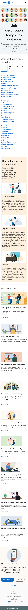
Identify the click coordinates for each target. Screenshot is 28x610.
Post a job (20, 579)
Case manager (5, 101)
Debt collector (5, 139)
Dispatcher (4, 146)
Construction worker (7, 126)
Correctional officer (6, 129)
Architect (3, 83)
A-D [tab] (3, 66)
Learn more (4, 317)
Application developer (7, 81)
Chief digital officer (6, 104)
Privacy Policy (14, 595)
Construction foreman (7, 119)
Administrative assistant (8, 77)
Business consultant (7, 92)
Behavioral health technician (9, 89)
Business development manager (10, 94)
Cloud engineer (5, 117)
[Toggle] (25, 608)
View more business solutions (14, 588)
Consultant (4, 127)
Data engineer (5, 135)
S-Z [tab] (23, 66)
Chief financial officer (7, 108)
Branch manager (5, 91)
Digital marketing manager (8, 143)
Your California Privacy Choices (14, 596)
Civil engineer (5, 116)
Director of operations (7, 144)
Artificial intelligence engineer (9, 85)
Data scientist (5, 137)
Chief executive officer (7, 106)
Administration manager (8, 75)
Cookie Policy (14, 593)
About (14, 591)
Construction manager (7, 121)
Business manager (6, 96)
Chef (2, 102)
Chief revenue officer (7, 114)
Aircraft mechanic (6, 79)
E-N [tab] (10, 66)
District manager (5, 148)
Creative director (5, 131)
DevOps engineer (6, 141)
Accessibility (14, 599)
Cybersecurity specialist (8, 133)
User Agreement (14, 598)
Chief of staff (4, 110)
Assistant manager (6, 87)
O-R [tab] (17, 66)
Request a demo (7, 579)
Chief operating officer (7, 112)
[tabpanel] (14, 112)
